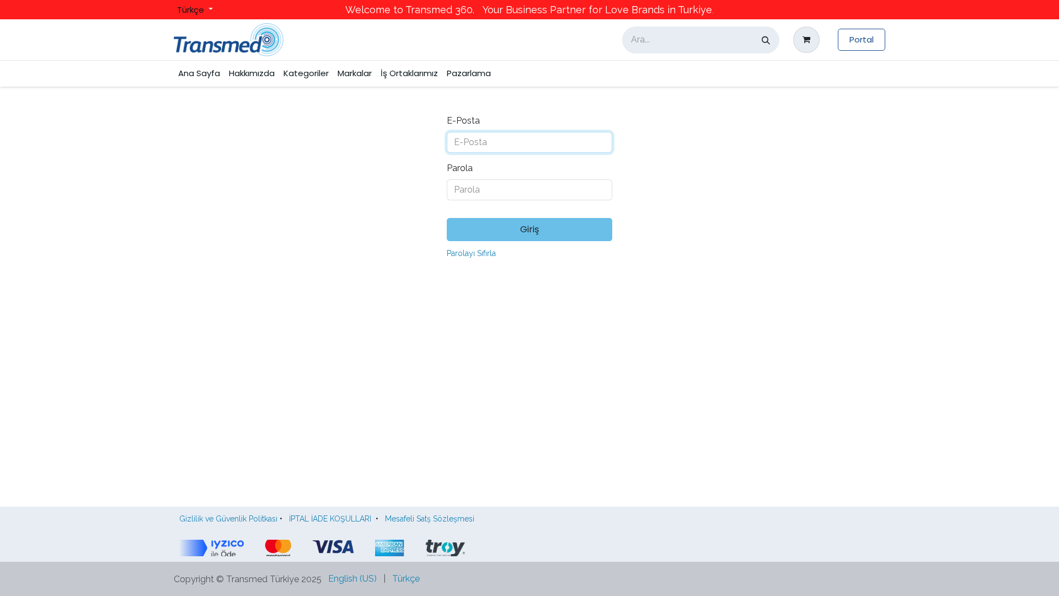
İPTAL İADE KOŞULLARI (330, 518)
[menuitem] (199, 73)
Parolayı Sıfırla (471, 253)
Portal (861, 39)
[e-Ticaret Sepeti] (809, 40)
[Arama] (765, 40)
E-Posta (463, 120)
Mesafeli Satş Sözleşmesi (432, 518)
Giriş (529, 229)
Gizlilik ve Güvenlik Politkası (228, 518)
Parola (460, 168)
